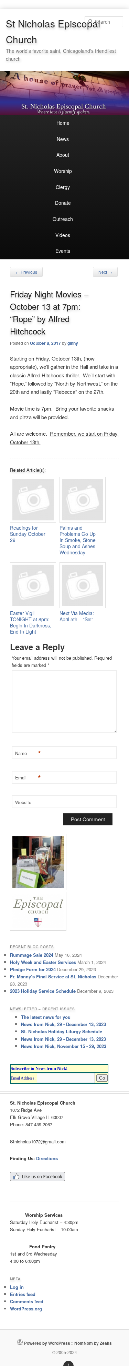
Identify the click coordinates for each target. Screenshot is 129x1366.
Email (27, 778)
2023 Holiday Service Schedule (43, 991)
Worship (63, 170)
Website (23, 802)
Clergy (63, 187)
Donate (63, 202)
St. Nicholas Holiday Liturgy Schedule (61, 1031)
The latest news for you (46, 1017)
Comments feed (26, 1301)
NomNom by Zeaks (93, 1343)
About (62, 154)
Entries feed (22, 1294)
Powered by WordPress (47, 1343)
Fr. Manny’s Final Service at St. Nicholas (53, 976)
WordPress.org (26, 1308)
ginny (72, 343)
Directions (47, 1158)
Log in (17, 1287)
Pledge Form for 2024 (33, 969)
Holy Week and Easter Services (43, 962)
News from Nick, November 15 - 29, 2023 (63, 1046)
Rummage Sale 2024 (31, 955)
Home (62, 122)
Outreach (63, 218)
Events (62, 250)
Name (27, 753)
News (63, 139)
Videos (62, 235)
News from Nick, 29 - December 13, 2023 (63, 1024)
